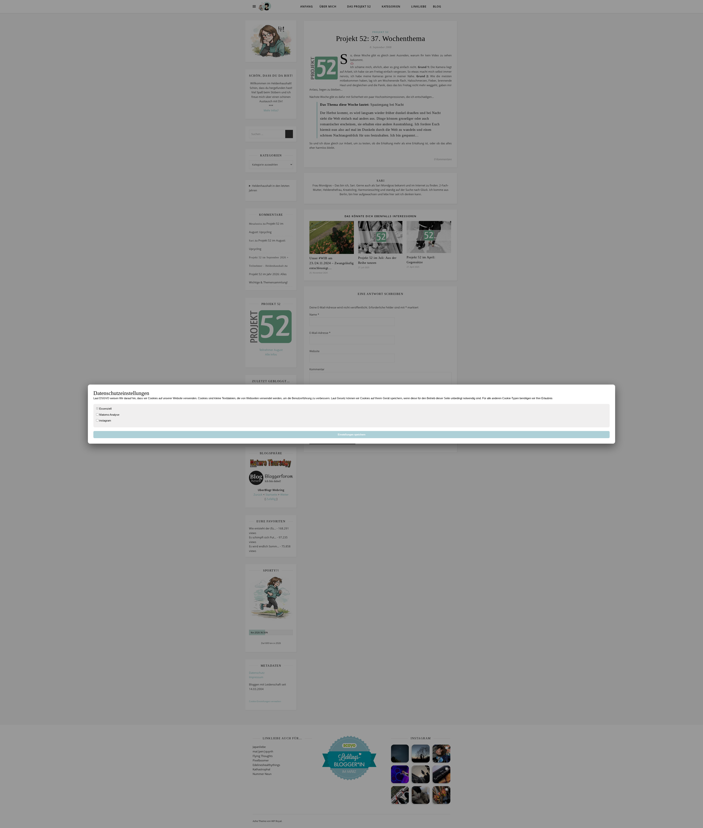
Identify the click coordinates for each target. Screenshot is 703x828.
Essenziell (104, 408)
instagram (104, 420)
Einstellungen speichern (351, 434)
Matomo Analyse (108, 414)
